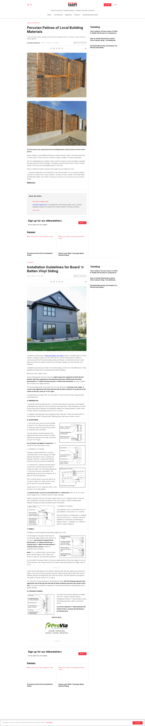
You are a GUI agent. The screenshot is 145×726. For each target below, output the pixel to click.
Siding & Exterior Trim (33, 22)
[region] (72, 723)
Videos (49, 14)
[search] (31, 5)
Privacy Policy (49, 722)
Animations (68, 14)
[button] (28, 5)
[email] (62, 48)
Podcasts (77, 14)
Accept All (137, 722)
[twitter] (56, 48)
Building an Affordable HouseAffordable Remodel (64, 177)
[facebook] (51, 48)
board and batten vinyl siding (54, 355)
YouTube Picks (58, 14)
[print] (85, 48)
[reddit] (59, 48)
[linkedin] (54, 48)
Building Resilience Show (90, 14)
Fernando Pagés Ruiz (33, 43)
